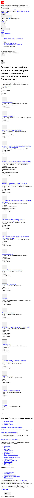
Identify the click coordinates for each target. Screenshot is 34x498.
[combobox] (8, 51)
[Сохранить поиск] (2, 61)
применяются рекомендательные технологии (14, 481)
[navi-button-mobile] (2, 35)
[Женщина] (4, 99)
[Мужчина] (4, 113)
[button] (2, 30)
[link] (3, 27)
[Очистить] (3, 54)
